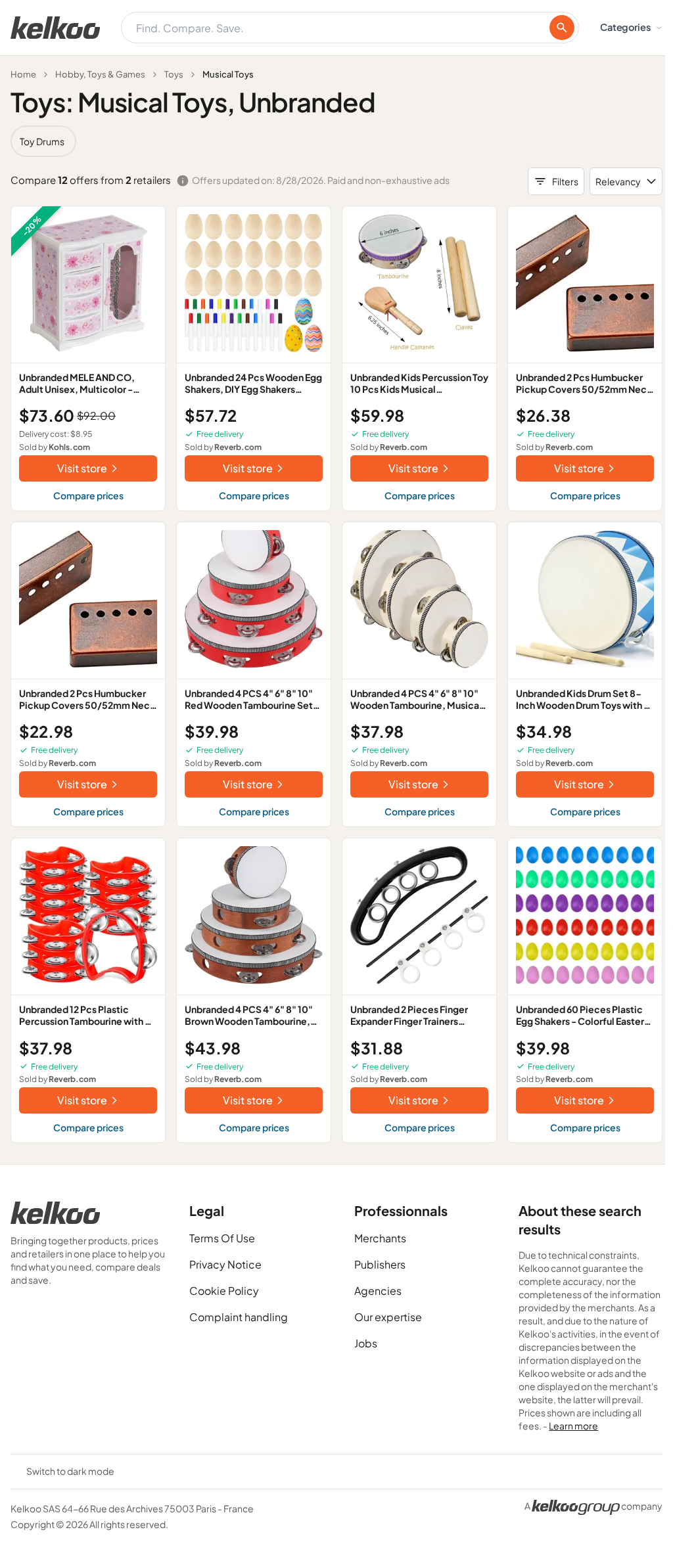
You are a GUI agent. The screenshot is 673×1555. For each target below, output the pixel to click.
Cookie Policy (224, 1290)
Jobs (365, 1343)
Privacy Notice (225, 1264)
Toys (173, 74)
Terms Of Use (222, 1238)
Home (23, 74)
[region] (336, 141)
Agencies (378, 1290)
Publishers (380, 1264)
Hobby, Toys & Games (100, 74)
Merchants (380, 1238)
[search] (561, 27)
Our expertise (388, 1317)
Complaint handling (238, 1317)
